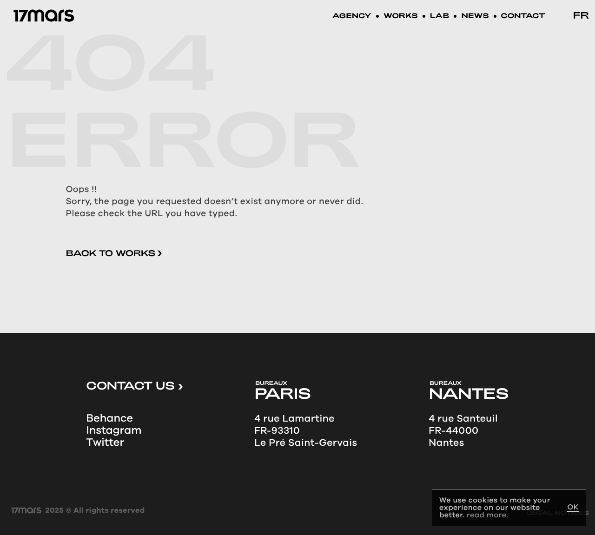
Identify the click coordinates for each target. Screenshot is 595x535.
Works (400, 16)
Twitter (105, 442)
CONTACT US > (134, 385)
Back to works (112, 253)
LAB (440, 16)
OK (573, 507)
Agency (351, 16)
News (475, 16)
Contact (523, 16)
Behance (109, 418)
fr (581, 14)
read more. (487, 514)
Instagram (114, 430)
